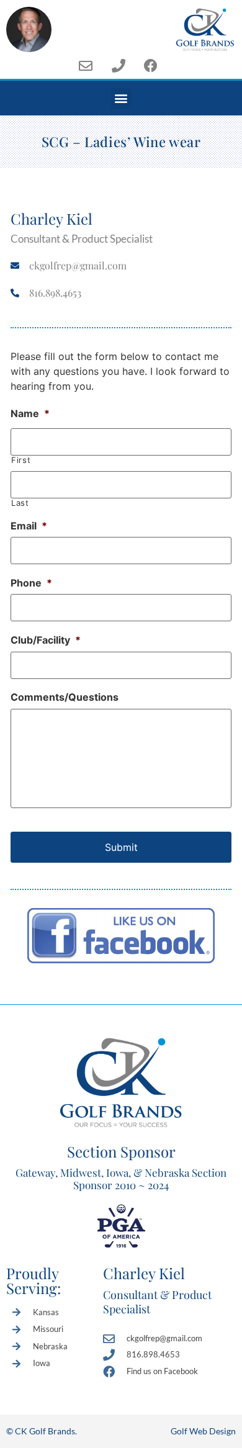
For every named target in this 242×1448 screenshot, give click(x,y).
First (20, 460)
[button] (121, 98)
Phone (31, 583)
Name (30, 413)
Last (20, 503)
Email (29, 525)
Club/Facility (46, 640)
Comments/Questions (65, 697)
